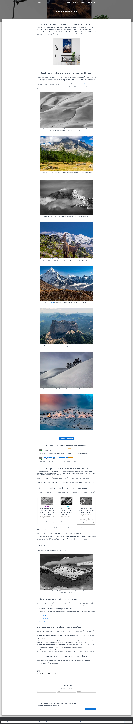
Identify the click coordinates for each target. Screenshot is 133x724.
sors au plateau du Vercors (59, 345)
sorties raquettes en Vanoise (50, 388)
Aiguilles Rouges (53, 258)
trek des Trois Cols (50, 302)
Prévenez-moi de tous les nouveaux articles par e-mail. (49, 705)
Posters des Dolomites (43, 623)
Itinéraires (83, 2)
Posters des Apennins (43, 618)
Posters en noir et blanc (43, 620)
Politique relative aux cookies (84, 721)
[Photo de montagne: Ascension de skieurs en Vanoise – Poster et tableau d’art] (47, 501)
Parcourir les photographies (66, 438)
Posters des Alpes (42, 615)
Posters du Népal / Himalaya (45, 617)
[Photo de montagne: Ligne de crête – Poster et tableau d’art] (86, 501)
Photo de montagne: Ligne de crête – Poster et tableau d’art (55, 448)
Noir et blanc (47, 506)
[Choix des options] (53, 522)
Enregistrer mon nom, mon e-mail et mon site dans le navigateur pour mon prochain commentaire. (58, 703)
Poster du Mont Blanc (43, 621)
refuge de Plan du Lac (59, 128)
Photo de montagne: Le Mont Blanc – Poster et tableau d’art (55, 457)
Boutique (90, 2)
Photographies (75, 2)
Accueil (69, 2)
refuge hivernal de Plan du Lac (51, 431)
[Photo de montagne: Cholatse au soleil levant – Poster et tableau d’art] (66, 501)
